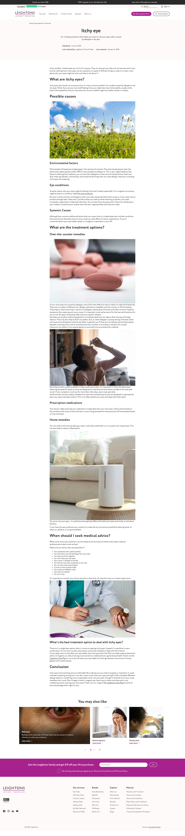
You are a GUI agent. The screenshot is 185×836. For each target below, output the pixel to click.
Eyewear (78, 14)
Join (153, 765)
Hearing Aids (77, 805)
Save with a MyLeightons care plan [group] (144, 2)
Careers (112, 808)
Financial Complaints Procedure (138, 812)
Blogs (112, 812)
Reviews (113, 802)
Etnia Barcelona (97, 792)
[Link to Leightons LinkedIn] (13, 811)
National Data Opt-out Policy (137, 805)
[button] (90, 749)
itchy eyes (77, 169)
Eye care (42, 14)
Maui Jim (95, 805)
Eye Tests (76, 792)
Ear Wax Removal (79, 808)
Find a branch (163, 14)
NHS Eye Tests (78, 795)
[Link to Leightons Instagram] (8, 811)
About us (87, 14)
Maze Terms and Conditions (136, 802)
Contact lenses (66, 14)
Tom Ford (95, 802)
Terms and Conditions (134, 798)
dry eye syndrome (85, 193)
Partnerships (114, 795)
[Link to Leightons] (25, 14)
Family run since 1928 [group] (40, 2)
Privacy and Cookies (133, 795)
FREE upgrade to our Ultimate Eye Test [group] (92, 2)
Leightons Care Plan (58, 658)
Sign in (167, 6)
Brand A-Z (96, 812)
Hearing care (53, 14)
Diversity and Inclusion (134, 792)
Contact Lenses (78, 798)
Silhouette (96, 798)
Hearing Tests (78, 802)
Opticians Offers (79, 812)
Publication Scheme (133, 808)
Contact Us (114, 805)
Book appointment (143, 14)
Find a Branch (115, 798)
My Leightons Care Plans (114, 682)
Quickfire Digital (154, 827)
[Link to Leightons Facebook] (4, 811)
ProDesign (96, 808)
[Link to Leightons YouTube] (17, 811)
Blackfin (95, 795)
